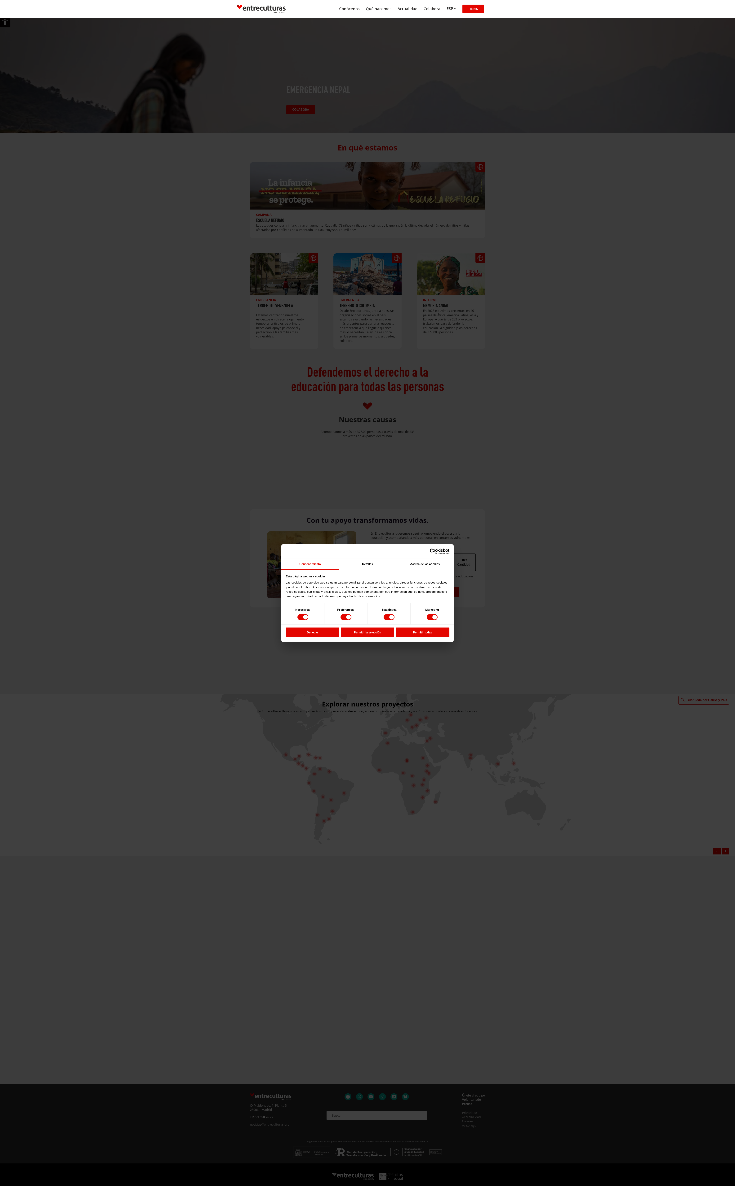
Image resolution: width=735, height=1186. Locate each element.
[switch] (346, 617)
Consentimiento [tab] (310, 563)
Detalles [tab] (367, 563)
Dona (473, 9)
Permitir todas (422, 632)
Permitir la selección (367, 632)
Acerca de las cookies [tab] (425, 563)
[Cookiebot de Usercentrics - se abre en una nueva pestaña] (432, 551)
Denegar (312, 632)
